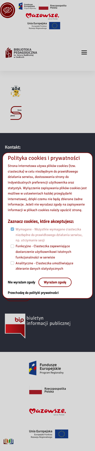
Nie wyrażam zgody (22, 282)
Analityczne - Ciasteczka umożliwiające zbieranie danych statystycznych (44, 266)
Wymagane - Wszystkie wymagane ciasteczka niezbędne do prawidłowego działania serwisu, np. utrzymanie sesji (49, 234)
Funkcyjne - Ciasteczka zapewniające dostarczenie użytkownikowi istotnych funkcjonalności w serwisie (43, 251)
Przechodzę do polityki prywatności (33, 293)
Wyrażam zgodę (55, 282)
